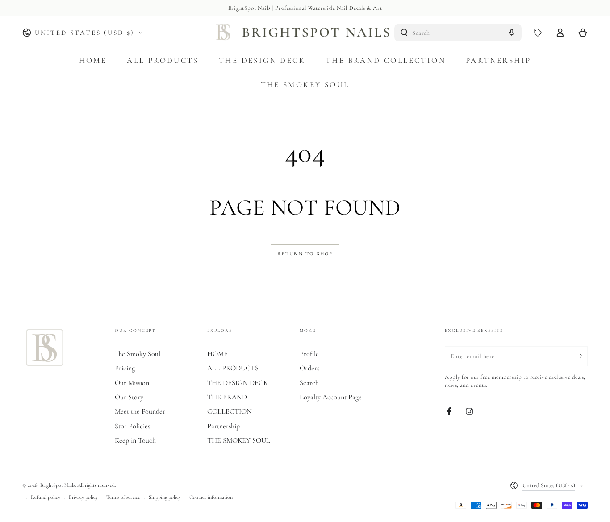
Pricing (125, 368)
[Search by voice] (511, 32)
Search (309, 382)
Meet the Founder (140, 411)
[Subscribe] (582, 356)
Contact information (211, 497)
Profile (309, 353)
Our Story (129, 397)
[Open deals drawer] (537, 32)
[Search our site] (404, 32)
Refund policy (45, 497)
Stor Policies (132, 426)
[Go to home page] (305, 32)
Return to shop (305, 254)
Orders (309, 368)
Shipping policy (165, 497)
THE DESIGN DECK (237, 382)
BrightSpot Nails (57, 485)
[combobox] (457, 32)
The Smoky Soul (137, 353)
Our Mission (132, 382)
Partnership (223, 426)
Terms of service (123, 497)
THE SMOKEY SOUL (238, 440)
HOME (217, 353)
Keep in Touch (135, 440)
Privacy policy (83, 497)
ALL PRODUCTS (233, 368)
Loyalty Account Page (331, 397)
